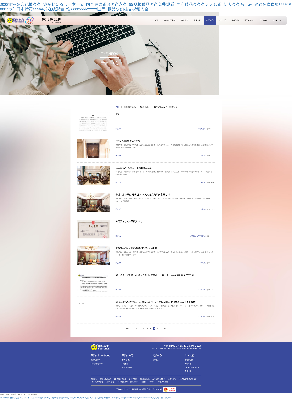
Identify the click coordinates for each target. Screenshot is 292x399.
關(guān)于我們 (170, 20)
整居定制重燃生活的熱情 (128, 141)
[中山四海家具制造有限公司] (21, 20)
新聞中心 (210, 20)
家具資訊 (144, 107)
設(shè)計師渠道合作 (192, 367)
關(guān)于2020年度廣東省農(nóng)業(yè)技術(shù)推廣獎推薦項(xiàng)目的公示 (156, 302)
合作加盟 (222, 20)
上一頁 (134, 328)
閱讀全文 (118, 129)
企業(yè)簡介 (126, 360)
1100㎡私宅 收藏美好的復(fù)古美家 (134, 167)
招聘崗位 (235, 20)
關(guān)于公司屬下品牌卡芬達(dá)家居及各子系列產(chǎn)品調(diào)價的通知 (155, 275)
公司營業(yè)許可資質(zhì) (165, 107)
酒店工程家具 (95, 360)
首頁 (156, 20)
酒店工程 (184, 20)
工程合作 (188, 364)
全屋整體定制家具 (97, 364)
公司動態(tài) (130, 107)
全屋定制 (197, 20)
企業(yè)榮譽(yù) (127, 367)
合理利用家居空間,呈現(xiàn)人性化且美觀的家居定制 (143, 194)
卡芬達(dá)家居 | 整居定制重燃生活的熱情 (136, 248)
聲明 (118, 114)
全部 (117, 107)
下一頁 (163, 328)
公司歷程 (125, 364)
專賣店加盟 (189, 360)
